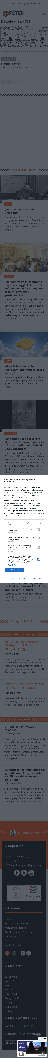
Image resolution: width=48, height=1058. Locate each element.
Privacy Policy (38, 578)
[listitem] (24, 523)
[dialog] (24, 529)
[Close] (43, 479)
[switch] (38, 529)
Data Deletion (10, 578)
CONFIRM (14, 570)
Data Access (24, 578)
